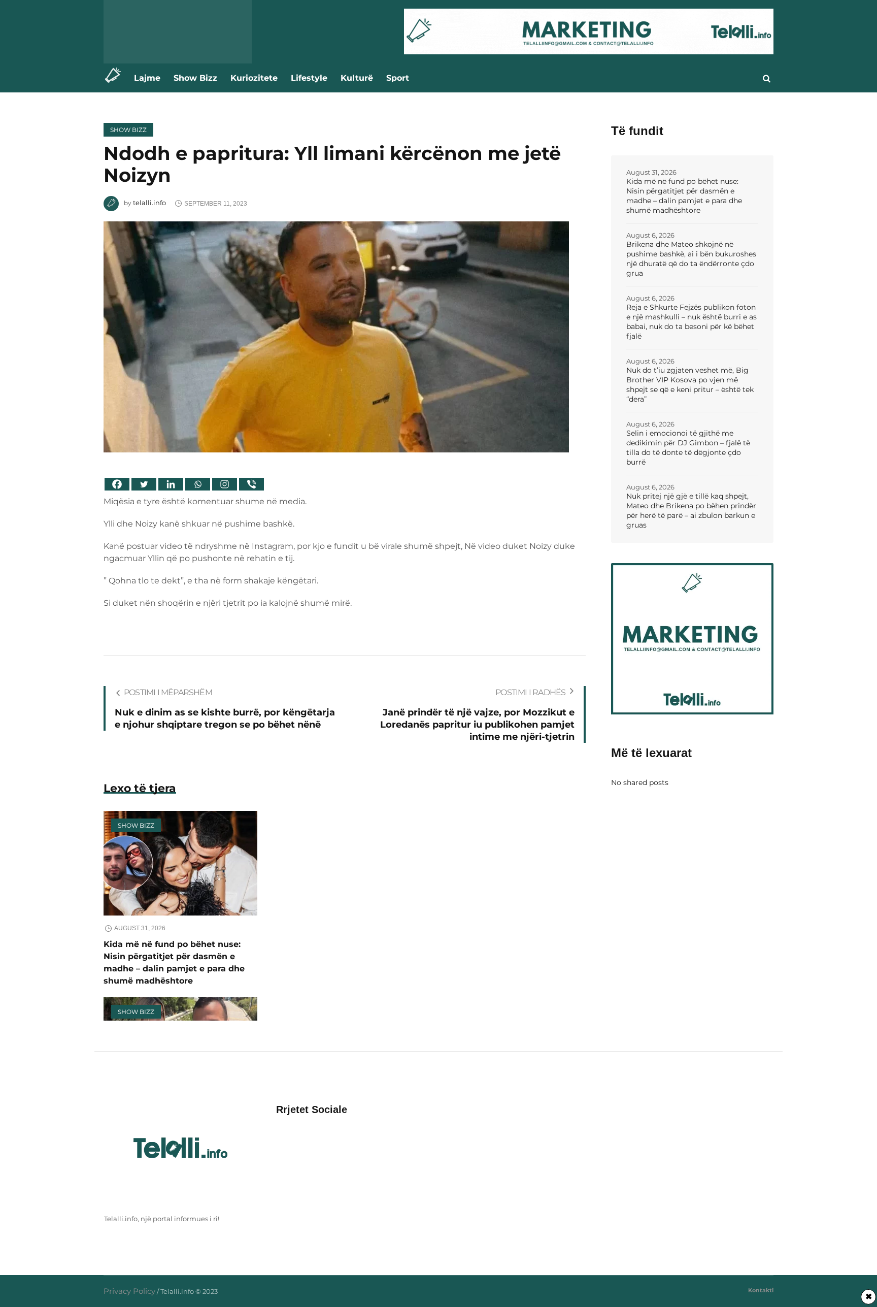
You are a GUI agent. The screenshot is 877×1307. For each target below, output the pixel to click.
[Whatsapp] (197, 484)
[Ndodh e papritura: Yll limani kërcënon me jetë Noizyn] (336, 336)
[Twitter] (143, 484)
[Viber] (251, 484)
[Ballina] (115, 78)
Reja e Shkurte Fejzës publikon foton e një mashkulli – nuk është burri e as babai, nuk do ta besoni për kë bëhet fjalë (691, 322)
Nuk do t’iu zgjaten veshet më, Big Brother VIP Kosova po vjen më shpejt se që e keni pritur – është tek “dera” (690, 385)
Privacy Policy (129, 1291)
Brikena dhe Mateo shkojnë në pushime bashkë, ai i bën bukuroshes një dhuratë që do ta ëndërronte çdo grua (691, 259)
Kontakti (760, 1290)
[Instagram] (224, 484)
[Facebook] (117, 484)
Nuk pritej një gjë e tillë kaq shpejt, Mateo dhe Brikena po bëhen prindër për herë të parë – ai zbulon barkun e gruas (691, 511)
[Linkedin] (170, 484)
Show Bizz (128, 130)
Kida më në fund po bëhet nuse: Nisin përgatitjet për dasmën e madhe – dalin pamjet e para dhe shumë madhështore (684, 196)
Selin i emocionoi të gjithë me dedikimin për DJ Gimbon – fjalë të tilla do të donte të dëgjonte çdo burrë (688, 448)
